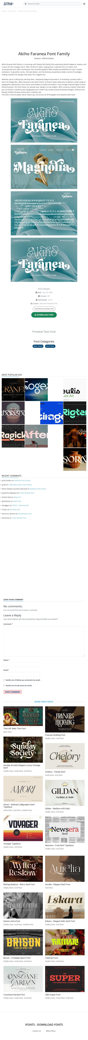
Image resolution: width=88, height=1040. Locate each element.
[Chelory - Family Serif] (65, 756)
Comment (8, 624)
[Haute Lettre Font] (23, 905)
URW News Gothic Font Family (20, 485)
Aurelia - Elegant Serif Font (57, 884)
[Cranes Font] (13, 389)
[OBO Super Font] (65, 979)
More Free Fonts (43, 701)
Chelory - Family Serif (55, 772)
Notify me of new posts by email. (19, 685)
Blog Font (17, 497)
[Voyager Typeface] (23, 828)
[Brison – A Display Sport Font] (23, 942)
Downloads (42, 300)
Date (39, 292)
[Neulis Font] (74, 389)
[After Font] (36, 436)
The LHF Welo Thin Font (14, 728)
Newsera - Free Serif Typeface (59, 845)
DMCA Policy (50, 1031)
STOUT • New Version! (20, 505)
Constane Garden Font (14, 994)
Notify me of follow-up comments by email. (23, 680)
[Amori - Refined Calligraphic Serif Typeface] (23, 789)
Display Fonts (8, 771)
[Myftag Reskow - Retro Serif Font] (23, 869)
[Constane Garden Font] (23, 979)
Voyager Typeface (12, 843)
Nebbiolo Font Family (22, 480)
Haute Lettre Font (11, 921)
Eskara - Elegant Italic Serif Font (60, 921)
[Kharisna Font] (13, 412)
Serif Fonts (50, 346)
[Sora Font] (74, 459)
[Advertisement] (44, 33)
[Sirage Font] (51, 412)
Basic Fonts (12, 11)
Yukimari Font (51, 958)
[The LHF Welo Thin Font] (23, 716)
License (35, 303)
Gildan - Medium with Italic (57, 808)
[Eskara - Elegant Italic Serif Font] (65, 905)
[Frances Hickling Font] (65, 719)
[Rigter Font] (74, 412)
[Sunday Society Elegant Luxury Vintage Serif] (23, 750)
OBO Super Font (52, 994)
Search (25, 4)
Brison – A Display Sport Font (16, 958)
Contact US (37, 1031)
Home (4, 11)
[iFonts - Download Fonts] (9, 3)
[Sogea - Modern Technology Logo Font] (36, 389)
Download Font (45, 315)
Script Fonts (18, 771)
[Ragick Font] (13, 436)
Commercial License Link (44, 309)
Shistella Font (15, 509)
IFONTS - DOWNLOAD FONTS (44, 1024)
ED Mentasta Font (25, 514)
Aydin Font (17, 501)
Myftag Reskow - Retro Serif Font (19, 884)
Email (6, 670)
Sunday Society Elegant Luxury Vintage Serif (21, 766)
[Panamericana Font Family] (74, 436)
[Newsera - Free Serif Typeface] (65, 830)
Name (6, 660)
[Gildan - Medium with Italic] (65, 793)
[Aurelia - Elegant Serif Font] (65, 869)
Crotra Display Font (26, 493)
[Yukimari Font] (65, 942)
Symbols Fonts (27, 810)
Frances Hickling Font (55, 735)
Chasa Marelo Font (19, 518)
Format (43, 296)
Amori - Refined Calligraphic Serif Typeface (19, 805)
